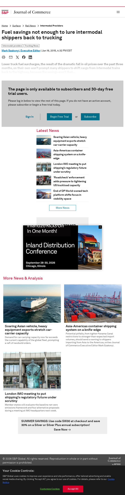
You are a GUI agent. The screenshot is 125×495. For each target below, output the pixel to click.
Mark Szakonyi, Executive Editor (21, 50)
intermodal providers (51, 25)
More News (62, 207)
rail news (30, 25)
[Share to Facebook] (23, 57)
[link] (62, 425)
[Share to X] (17, 57)
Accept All (73, 489)
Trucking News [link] (31, 45)
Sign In (30, 116)
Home (5, 25)
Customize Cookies (50, 489)
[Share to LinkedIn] (31, 57)
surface (16, 25)
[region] (62, 480)
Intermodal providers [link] (12, 45)
